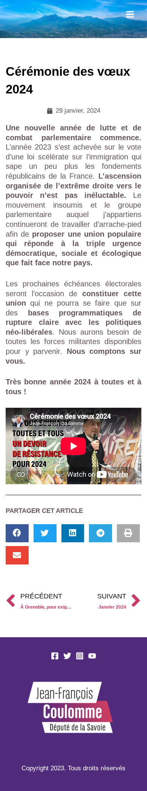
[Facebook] (55, 656)
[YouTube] (92, 656)
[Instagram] (80, 656)
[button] (17, 533)
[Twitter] (67, 656)
